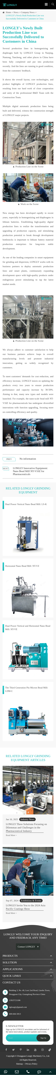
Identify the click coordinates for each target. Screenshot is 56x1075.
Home (8, 12)
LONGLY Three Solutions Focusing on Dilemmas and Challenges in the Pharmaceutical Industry (26, 827)
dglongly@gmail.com (18, 1007)
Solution (10, 962)
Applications (13, 969)
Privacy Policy (31, 1064)
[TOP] (50, 1071)
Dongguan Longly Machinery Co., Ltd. (33, 1056)
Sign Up (43, 1038)
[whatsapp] (5, 1071)
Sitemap (19, 1064)
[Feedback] (39, 1071)
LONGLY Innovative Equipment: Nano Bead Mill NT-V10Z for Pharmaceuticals (30, 471)
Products (10, 955)
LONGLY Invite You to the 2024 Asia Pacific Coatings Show (25, 907)
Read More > (11, 835)
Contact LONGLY (26, 946)
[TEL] (28, 1071)
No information (28, 458)
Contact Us (11, 982)
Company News (27, 12)
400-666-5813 (15, 1014)
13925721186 (14, 1000)
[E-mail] (16, 1071)
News (16, 12)
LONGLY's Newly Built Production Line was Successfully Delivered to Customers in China (25, 17)
